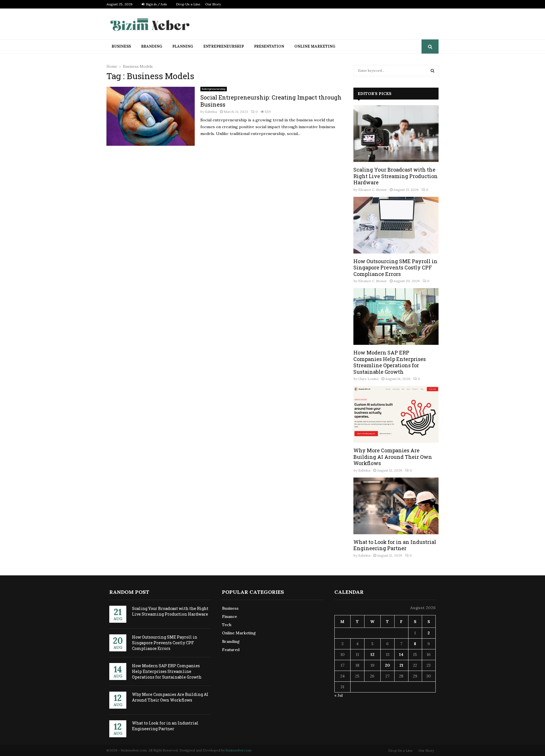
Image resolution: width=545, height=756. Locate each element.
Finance (229, 616)
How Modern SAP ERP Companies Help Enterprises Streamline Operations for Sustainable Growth (389, 362)
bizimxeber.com (238, 750)
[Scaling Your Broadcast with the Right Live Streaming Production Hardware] (396, 133)
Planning (182, 46)
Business (121, 46)
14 (401, 654)
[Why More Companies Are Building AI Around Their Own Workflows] (396, 414)
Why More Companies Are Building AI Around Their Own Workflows (392, 456)
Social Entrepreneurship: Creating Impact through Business (270, 101)
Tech (226, 624)
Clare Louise (368, 379)
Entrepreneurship (223, 46)
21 (401, 665)
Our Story (213, 4)
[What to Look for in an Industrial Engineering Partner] (396, 506)
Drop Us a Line (188, 4)
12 (372, 654)
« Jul (338, 695)
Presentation (269, 46)
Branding (151, 46)
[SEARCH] (432, 70)
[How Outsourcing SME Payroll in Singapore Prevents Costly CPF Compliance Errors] (396, 225)
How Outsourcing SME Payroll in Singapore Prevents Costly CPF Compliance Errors (395, 267)
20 (387, 665)
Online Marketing (314, 46)
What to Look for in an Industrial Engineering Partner (394, 545)
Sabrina (211, 111)
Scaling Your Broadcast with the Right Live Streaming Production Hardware (395, 176)
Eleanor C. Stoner (372, 189)
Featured (231, 649)
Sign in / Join (156, 4)
